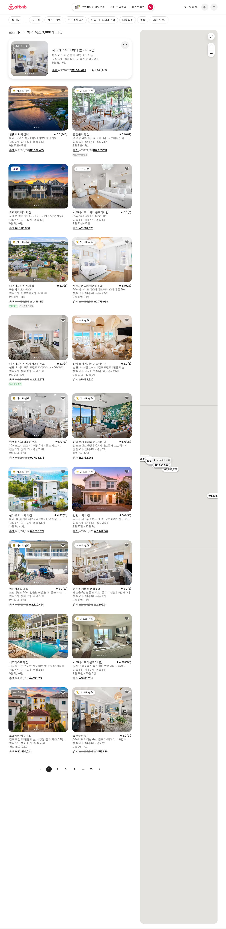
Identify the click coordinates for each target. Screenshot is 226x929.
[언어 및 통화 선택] (204, 7)
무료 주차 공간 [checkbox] (76, 20)
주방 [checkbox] (142, 20)
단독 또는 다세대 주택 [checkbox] (103, 20)
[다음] (99, 769)
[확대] (211, 46)
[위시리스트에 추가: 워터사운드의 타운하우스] (127, 242)
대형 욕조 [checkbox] (127, 20)
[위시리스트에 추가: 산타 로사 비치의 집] (63, 471)
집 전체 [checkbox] (36, 20)
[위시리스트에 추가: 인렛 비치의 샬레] (63, 90)
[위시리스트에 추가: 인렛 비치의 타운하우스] (63, 398)
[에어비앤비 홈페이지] (17, 7)
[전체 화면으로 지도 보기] (211, 36)
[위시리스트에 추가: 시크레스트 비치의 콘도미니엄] (127, 168)
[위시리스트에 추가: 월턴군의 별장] (127, 90)
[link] (41, 769)
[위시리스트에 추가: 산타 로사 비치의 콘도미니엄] (127, 320)
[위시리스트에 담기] (125, 45)
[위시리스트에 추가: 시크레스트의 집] (63, 618)
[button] (55, 70)
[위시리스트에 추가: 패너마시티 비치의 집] (63, 242)
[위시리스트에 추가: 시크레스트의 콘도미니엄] (127, 618)
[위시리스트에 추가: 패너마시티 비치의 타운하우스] (63, 320)
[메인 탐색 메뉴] (214, 7)
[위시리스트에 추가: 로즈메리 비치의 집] (63, 168)
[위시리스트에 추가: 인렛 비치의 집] (127, 471)
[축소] (211, 53)
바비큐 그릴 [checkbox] (159, 20)
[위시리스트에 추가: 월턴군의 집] (127, 692)
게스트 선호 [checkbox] (53, 20)
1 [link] (48, 769)
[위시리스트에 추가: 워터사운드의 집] (63, 545)
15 (91, 769)
